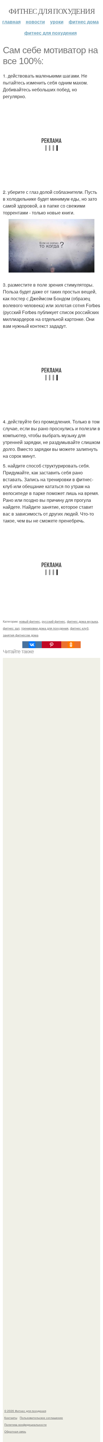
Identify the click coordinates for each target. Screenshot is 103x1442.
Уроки (57, 21)
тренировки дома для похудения (44, 628)
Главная (11, 21)
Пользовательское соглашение (41, 1418)
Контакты (10, 1418)
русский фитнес (53, 621)
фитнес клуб (79, 628)
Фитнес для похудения (51, 11)
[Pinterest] (51, 644)
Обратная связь (15, 1431)
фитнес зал (11, 628)
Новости (35, 21)
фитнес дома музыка (82, 621)
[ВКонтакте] (32, 644)
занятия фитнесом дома (20, 635)
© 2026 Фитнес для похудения (25, 1411)
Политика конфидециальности (25, 1425)
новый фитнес (29, 621)
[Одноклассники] (71, 644)
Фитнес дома (84, 21)
